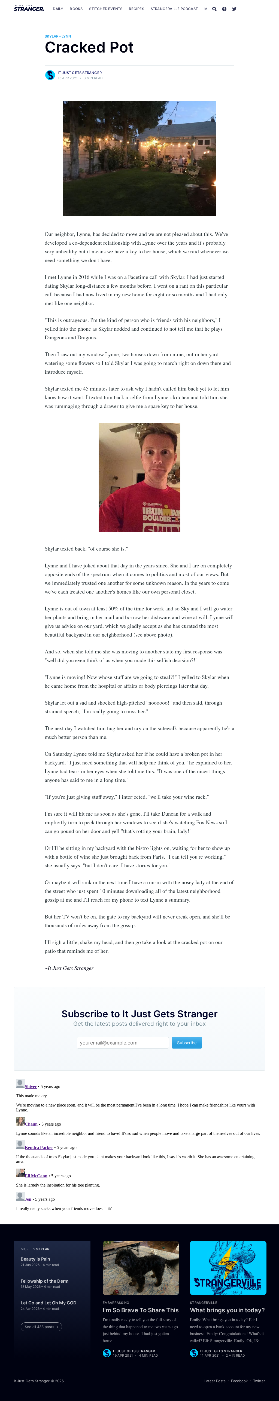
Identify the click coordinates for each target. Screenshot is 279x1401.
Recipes (136, 9)
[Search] (214, 8)
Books (76, 9)
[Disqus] (139, 1145)
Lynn (66, 36)
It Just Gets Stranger (80, 72)
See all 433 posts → (42, 1327)
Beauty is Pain (35, 1259)
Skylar (51, 36)
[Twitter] (234, 8)
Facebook (239, 1381)
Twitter (259, 1381)
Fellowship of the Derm (44, 1281)
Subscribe (253, 9)
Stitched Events (105, 9)
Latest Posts (215, 1381)
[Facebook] (224, 8)
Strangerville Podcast (174, 9)
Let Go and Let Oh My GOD (49, 1302)
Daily (58, 9)
